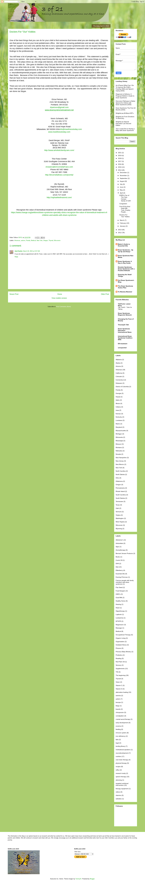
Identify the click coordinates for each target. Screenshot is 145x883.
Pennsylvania (120, 488)
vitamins (118, 795)
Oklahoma (119, 481)
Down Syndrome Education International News (125, 330)
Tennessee (119, 501)
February (123, 223)
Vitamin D (119, 689)
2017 (120, 161)
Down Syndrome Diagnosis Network (125, 314)
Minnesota (119, 437)
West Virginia (120, 522)
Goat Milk (119, 597)
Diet (117, 567)
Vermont (118, 511)
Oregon (45, 240)
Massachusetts (121, 430)
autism (23, 240)
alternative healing (122, 692)
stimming (119, 780)
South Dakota (120, 498)
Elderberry (119, 570)
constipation (120, 716)
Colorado (119, 376)
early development (122, 722)
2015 (120, 167)
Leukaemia (119, 618)
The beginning (120, 675)
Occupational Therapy (123, 635)
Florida (28, 240)
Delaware (119, 383)
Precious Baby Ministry (123, 651)
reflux (117, 770)
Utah (117, 508)
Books (118, 557)
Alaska (118, 363)
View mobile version (59, 298)
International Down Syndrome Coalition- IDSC (125, 337)
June (122, 187)
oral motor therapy (122, 760)
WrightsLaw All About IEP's (125, 113)
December (123, 172)
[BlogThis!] (38, 238)
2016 (120, 164)
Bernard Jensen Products (124, 553)
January (123, 226)
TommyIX (78, 879)
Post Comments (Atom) (63, 306)
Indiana (118, 407)
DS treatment (122, 343)
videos (118, 792)
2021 (120, 152)
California (119, 373)
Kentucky (119, 417)
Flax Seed (119, 587)
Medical (33, 240)
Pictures (118, 648)
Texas (118, 505)
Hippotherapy (120, 611)
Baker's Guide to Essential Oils (124, 245)
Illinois (118, 403)
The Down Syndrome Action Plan (125, 287)
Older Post (105, 294)
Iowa (117, 410)
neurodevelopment (122, 753)
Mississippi (119, 441)
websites (119, 799)
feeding (118, 729)
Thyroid (51, 240)
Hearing (118, 604)
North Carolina (120, 471)
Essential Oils (120, 574)
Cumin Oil (119, 560)
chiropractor (120, 712)
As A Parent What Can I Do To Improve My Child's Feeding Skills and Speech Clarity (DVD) (125, 88)
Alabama (119, 359)
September (124, 178)
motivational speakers (123, 749)
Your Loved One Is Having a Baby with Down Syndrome (125, 129)
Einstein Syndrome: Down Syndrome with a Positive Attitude (126, 268)
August (122, 181)
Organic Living (120, 638)
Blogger (92, 879)
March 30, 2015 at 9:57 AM (31, 251)
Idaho (118, 400)
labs (117, 739)
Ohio (117, 478)
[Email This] (36, 238)
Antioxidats (119, 543)
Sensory (118, 665)
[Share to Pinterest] (44, 238)
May (121, 190)
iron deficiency (120, 736)
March (122, 220)
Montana (119, 447)
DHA (117, 563)
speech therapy (121, 776)
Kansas (118, 414)
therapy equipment (122, 788)
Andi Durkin (19, 251)
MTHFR (118, 621)
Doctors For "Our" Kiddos (124, 215)
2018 (120, 158)
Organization (120, 641)
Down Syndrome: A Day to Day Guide (125, 262)
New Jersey (120, 461)
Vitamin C (119, 685)
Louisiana (119, 420)
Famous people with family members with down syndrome (125, 582)
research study (121, 773)
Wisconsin (57, 240)
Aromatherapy (120, 550)
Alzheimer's (119, 540)
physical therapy (121, 763)
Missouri (118, 444)
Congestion (123, 203)
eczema (118, 726)
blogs (117, 706)
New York (39, 240)
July (121, 184)
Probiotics (119, 655)
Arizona (118, 366)
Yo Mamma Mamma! (125, 292)
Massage (119, 628)
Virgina (118, 515)
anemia (118, 695)
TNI (117, 672)
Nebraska (119, 451)
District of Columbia (122, 386)
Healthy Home (120, 601)
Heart (117, 608)
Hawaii (118, 397)
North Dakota (120, 474)
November (123, 175)
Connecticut (120, 380)
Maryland (119, 427)
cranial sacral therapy (123, 719)
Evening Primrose (122, 577)
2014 (120, 170)
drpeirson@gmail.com (59, 107)
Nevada (118, 454)
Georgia (118, 393)
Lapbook (119, 614)
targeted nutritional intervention (122, 784)
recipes (118, 766)
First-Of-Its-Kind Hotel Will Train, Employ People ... (124, 209)
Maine (118, 424)
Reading (118, 658)
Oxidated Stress (121, 645)
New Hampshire (121, 457)
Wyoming (119, 528)
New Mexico (120, 464)
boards (118, 709)
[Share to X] (40, 238)
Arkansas (17, 240)
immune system (121, 733)
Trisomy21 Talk (123, 325)
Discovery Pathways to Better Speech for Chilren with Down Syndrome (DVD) (125, 103)
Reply (16, 257)
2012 (120, 232)
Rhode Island (120, 491)
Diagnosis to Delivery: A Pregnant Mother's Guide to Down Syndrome (125, 96)
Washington (120, 518)
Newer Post (14, 294)
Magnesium (120, 624)
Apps (117, 546)
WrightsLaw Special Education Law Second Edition (123, 123)
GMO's (118, 594)
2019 (120, 155)
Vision (118, 682)
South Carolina (121, 495)
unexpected (122, 348)
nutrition (118, 756)
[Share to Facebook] (42, 238)
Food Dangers (120, 591)
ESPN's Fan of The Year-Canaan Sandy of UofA (125, 198)
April (121, 193)
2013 (120, 230)
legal (117, 743)
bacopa (118, 702)
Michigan (119, 434)
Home (59, 294)
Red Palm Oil (120, 662)
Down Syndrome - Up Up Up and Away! (125, 250)
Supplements (120, 668)
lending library (120, 746)
